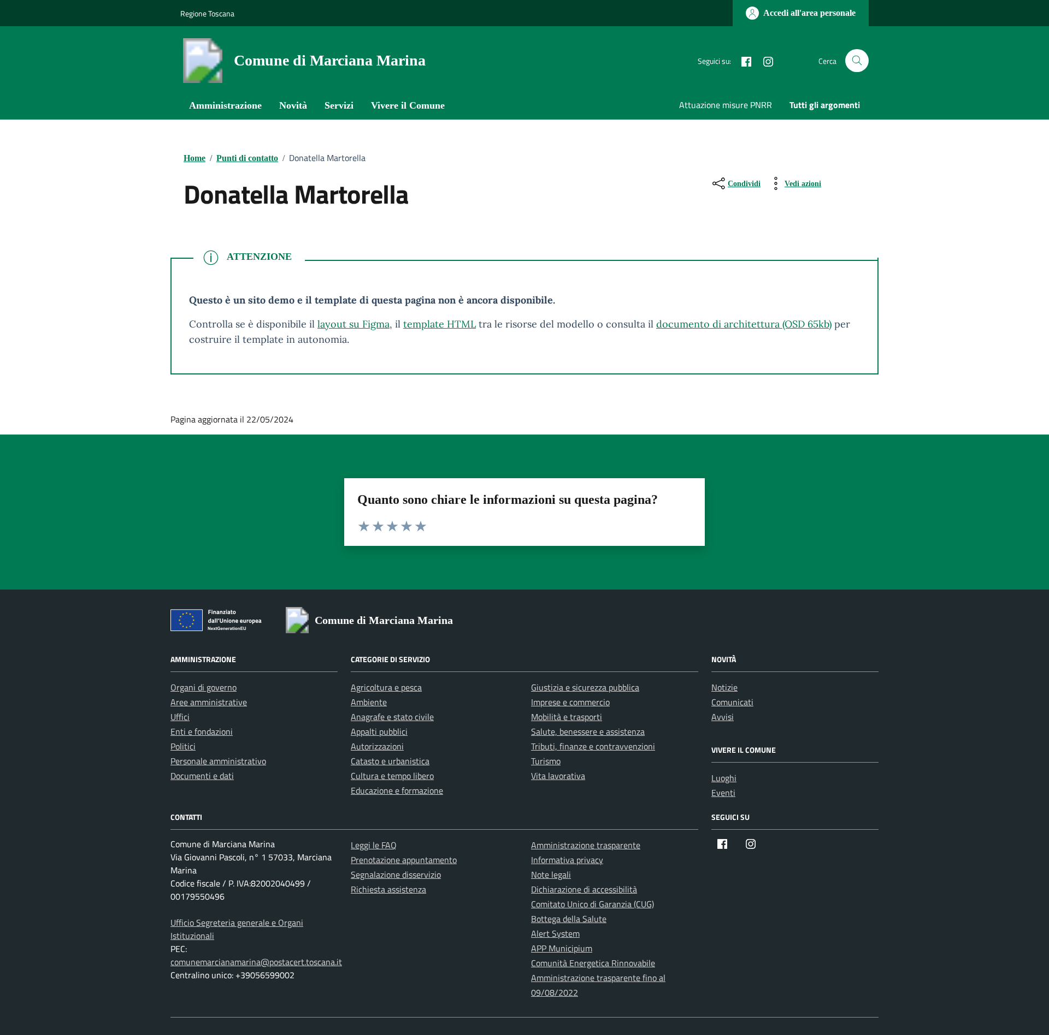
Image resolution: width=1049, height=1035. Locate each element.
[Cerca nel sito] (857, 61)
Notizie (724, 687)
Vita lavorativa (558, 775)
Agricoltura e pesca (386, 687)
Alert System (555, 933)
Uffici (180, 716)
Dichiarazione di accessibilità (584, 889)
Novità (293, 105)
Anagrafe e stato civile (392, 716)
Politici (183, 746)
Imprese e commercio (570, 702)
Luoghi (723, 777)
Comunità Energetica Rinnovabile (593, 962)
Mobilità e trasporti (566, 716)
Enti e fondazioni (201, 731)
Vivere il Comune (408, 105)
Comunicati (732, 702)
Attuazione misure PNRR (725, 104)
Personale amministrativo (218, 761)
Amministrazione (225, 105)
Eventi (723, 792)
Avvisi (722, 716)
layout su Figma (353, 324)
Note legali (551, 874)
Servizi (339, 105)
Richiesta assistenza (388, 889)
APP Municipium (561, 948)
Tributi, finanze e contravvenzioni (593, 746)
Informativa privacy (567, 859)
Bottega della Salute (568, 918)
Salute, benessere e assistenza (588, 731)
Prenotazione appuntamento (404, 859)
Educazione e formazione (397, 790)
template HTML (439, 324)
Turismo (546, 761)
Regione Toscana (207, 13)
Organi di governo (203, 687)
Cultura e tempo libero (392, 775)
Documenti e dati (202, 775)
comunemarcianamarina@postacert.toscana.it (256, 961)
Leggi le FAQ (374, 845)
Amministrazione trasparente (585, 845)
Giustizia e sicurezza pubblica (585, 687)
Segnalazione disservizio (396, 874)
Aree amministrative (208, 702)
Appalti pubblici (379, 731)
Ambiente (369, 702)
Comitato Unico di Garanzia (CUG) (592, 904)
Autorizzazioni (377, 746)
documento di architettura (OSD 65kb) (744, 324)
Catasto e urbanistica (390, 761)
